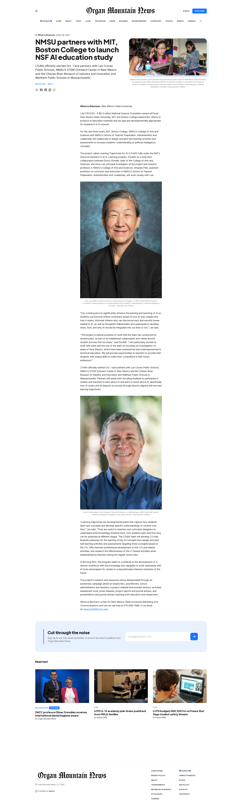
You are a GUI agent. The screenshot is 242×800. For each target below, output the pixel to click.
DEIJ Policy (184, 785)
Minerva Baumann (46, 35)
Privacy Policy (158, 775)
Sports (169, 21)
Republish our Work (161, 789)
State (78, 21)
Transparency (158, 785)
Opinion (192, 21)
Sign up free (157, 771)
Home (59, 21)
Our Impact (184, 794)
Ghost (52, 791)
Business (123, 21)
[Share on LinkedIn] (45, 90)
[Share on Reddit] (50, 90)
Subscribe (199, 11)
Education (100, 21)
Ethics (182, 780)
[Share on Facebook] (41, 90)
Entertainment (139, 21)
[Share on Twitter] (36, 90)
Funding (155, 799)
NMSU (50, 84)
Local (88, 21)
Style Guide (156, 794)
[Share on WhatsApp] (54, 90)
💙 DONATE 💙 (46, 21)
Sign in (186, 11)
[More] (201, 21)
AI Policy (183, 789)
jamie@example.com (139, 636)
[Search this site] (36, 11)
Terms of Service (187, 775)
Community (156, 21)
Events (180, 21)
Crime (112, 21)
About (68, 21)
